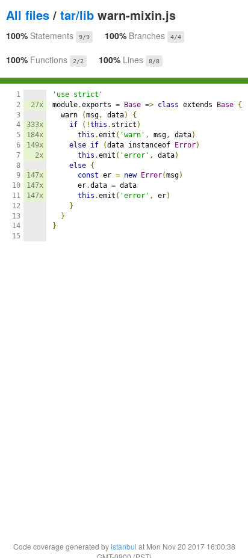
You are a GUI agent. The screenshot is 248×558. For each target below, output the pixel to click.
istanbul (124, 546)
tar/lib (77, 14)
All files (27, 14)
